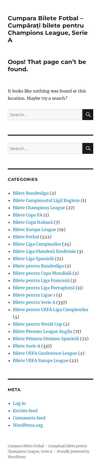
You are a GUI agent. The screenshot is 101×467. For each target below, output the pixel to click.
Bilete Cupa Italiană (33, 222)
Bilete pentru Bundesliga (38, 265)
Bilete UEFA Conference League (45, 353)
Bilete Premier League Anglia (42, 331)
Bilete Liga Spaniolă (33, 258)
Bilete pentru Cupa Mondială (42, 273)
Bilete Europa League (34, 229)
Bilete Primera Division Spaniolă (46, 338)
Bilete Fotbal (26, 236)
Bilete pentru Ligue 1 (34, 295)
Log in (19, 403)
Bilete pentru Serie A (34, 302)
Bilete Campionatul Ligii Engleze (46, 200)
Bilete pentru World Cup (37, 324)
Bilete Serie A (26, 345)
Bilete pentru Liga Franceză (41, 280)
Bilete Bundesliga (31, 193)
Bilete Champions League (39, 207)
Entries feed (25, 410)
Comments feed (29, 417)
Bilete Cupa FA (27, 215)
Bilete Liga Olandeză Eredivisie (44, 251)
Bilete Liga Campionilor (37, 244)
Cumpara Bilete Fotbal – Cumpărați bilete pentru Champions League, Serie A (48, 29)
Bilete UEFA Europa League (40, 360)
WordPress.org (28, 425)
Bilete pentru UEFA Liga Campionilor (50, 309)
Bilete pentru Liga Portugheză (44, 287)
